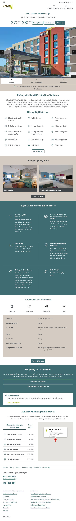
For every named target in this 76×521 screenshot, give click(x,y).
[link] (13, 402)
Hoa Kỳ (12, 467)
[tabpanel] (38, 87)
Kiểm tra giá (61, 23)
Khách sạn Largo (27, 467)
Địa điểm (5, 467)
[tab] (11, 81)
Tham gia (62, 8)
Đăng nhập (70, 8)
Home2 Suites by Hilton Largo (42, 467)
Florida (18, 467)
